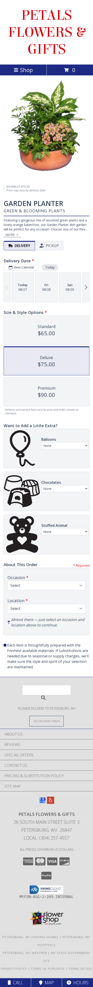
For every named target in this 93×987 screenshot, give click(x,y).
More (10, 234)
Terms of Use (80, 969)
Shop (26, 70)
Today (50, 267)
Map (48, 983)
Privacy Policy (14, 969)
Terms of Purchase (48, 969)
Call (17, 983)
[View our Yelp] (50, 802)
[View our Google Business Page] (42, 802)
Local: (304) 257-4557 (46, 838)
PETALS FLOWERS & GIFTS (46, 32)
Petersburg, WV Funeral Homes (30, 937)
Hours (79, 983)
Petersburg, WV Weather (25, 953)
